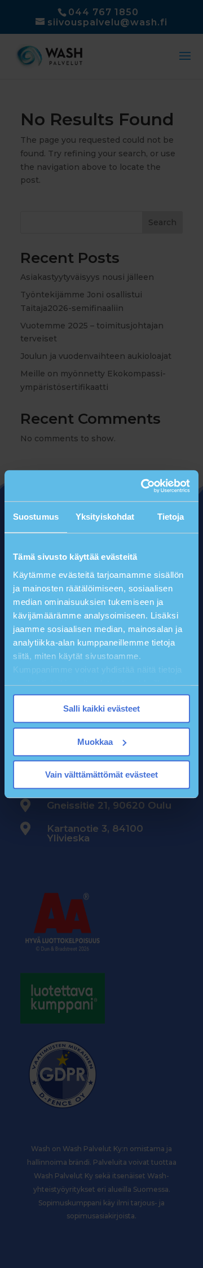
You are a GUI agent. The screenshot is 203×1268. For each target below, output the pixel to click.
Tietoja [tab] (170, 516)
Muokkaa (95, 742)
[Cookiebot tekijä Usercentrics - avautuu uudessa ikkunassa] (143, 486)
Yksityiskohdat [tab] (105, 516)
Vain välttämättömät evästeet (101, 774)
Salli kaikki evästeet (101, 708)
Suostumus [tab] (36, 516)
